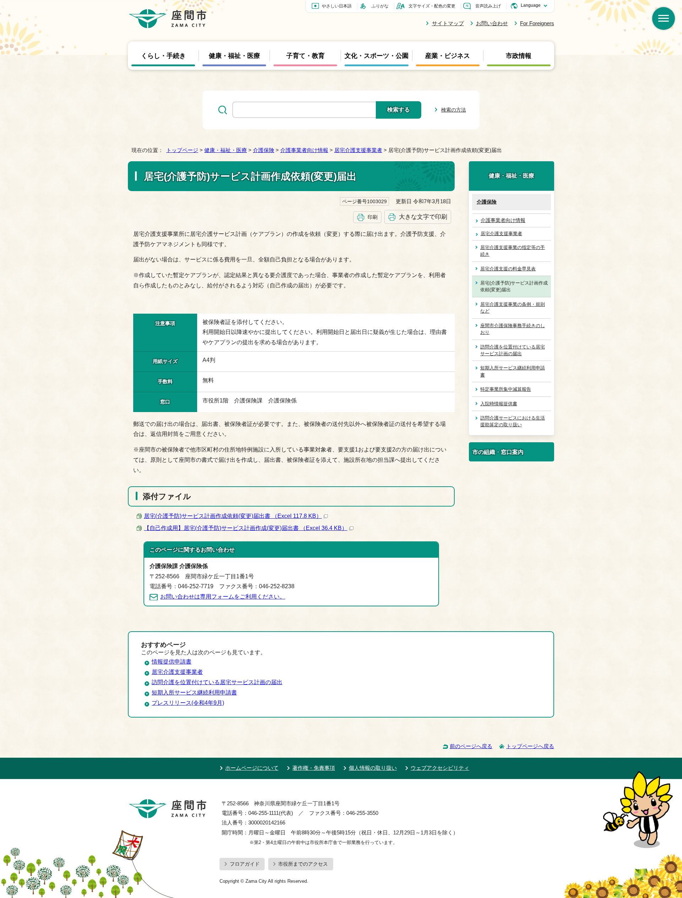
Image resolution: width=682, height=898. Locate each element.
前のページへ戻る (471, 746)
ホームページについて (251, 768)
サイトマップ (448, 23)
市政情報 (518, 55)
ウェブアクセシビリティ (440, 768)
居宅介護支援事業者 (358, 150)
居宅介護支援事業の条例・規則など (512, 308)
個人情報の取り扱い (373, 768)
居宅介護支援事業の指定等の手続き (512, 251)
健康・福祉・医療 (234, 55)
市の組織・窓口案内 (498, 452)
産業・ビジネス (447, 55)
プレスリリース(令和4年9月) (188, 703)
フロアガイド (245, 864)
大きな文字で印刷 (423, 216)
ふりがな (380, 6)
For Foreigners (537, 23)
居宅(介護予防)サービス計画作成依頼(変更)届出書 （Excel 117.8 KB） (233, 516)
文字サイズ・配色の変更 (431, 6)
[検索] (663, 18)
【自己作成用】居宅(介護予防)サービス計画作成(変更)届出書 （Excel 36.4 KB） (245, 528)
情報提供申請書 (171, 662)
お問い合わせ (492, 23)
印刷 (373, 217)
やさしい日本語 (337, 6)
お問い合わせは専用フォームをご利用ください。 (222, 597)
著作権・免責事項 (313, 768)
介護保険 (263, 150)
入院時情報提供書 (498, 403)
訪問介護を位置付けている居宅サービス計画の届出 (512, 350)
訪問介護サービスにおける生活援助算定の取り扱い (512, 421)
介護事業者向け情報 (304, 150)
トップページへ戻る (530, 746)
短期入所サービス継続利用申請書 (512, 371)
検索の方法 (453, 110)
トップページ (182, 150)
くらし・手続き (163, 55)
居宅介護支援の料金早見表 (508, 268)
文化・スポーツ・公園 (376, 55)
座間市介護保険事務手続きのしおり (512, 329)
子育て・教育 (305, 55)
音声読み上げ (488, 6)
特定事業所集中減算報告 (505, 389)
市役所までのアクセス (303, 864)
